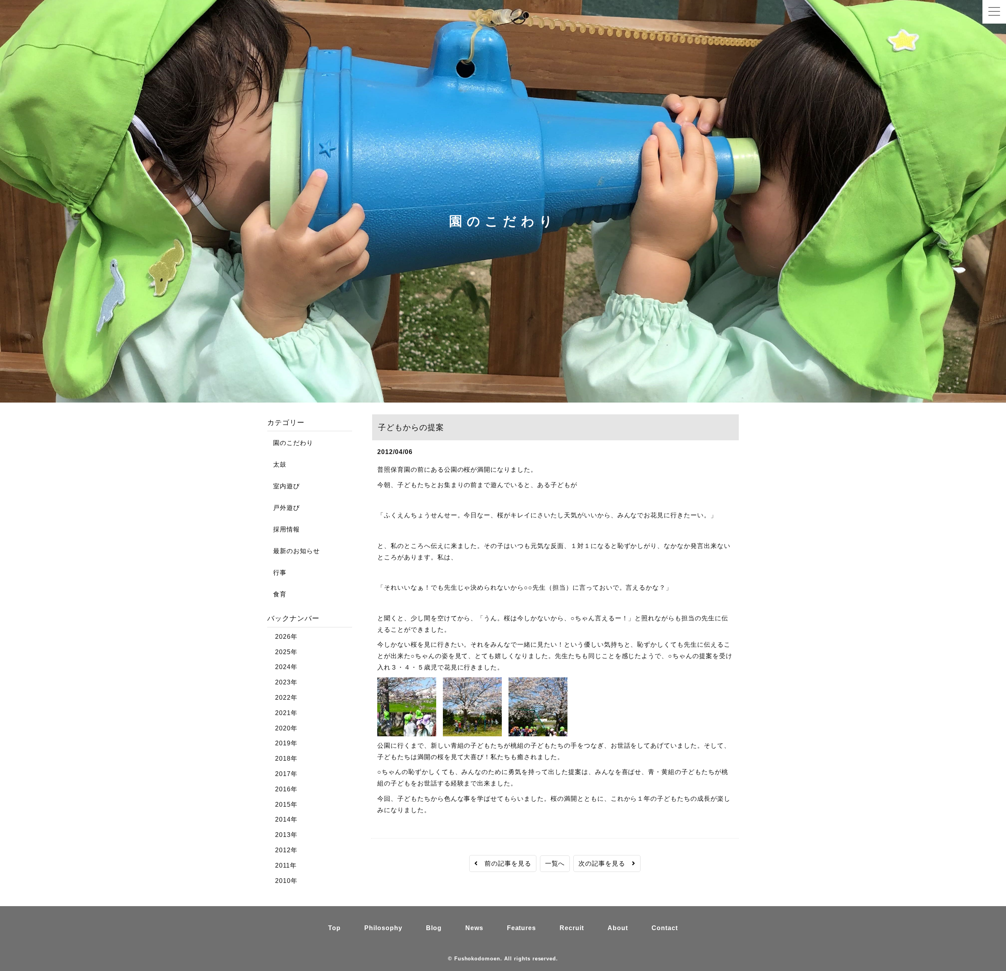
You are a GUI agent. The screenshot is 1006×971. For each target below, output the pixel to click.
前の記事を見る (504, 863)
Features (521, 928)
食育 (276, 594)
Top (334, 928)
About (618, 928)
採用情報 (283, 529)
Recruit (572, 928)
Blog (434, 928)
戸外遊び (283, 507)
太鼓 (276, 464)
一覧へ (555, 863)
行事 (276, 572)
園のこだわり (290, 443)
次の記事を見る (605, 863)
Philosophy (383, 928)
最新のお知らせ (293, 551)
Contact (665, 928)
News (474, 928)
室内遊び (283, 486)
